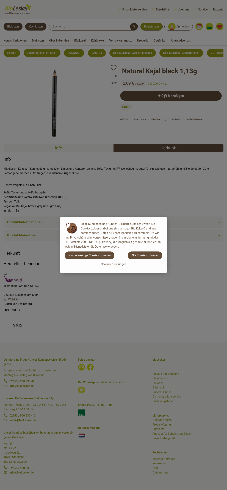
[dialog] (113, 245)
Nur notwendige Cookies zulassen (89, 255)
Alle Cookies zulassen (145, 255)
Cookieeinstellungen (113, 264)
